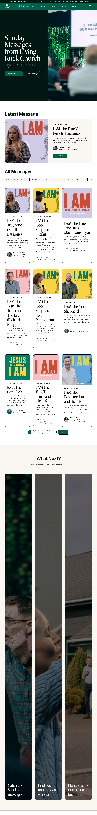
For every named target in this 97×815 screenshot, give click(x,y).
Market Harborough (46, 1)
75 (54, 432)
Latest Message (32, 74)
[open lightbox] (72, 55)
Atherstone (67, 1)
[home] (7, 6)
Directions (78, 1)
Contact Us (87, 1)
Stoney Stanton (27, 1)
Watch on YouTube (13, 74)
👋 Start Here (23, 6)
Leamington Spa (57, 1)
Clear (90, 180)
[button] (34, 6)
